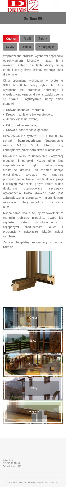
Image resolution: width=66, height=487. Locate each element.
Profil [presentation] (27, 39)
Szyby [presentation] (10, 47)
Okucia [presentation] (26, 47)
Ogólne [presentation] (11, 39)
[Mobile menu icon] (56, 6)
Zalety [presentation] (42, 39)
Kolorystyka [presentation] (46, 47)
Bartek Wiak (55, 482)
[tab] (11, 38)
